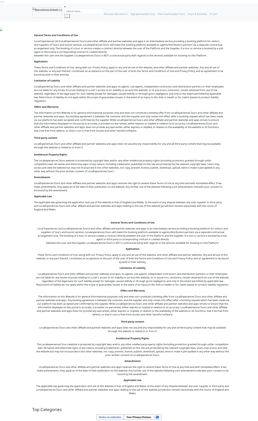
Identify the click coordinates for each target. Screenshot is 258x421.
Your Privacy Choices (138, 417)
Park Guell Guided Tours (171, 14)
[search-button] (67, 16)
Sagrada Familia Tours (142, 14)
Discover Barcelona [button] (115, 14)
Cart (214, 14)
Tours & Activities (197, 14)
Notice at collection (110, 417)
